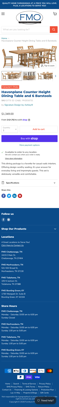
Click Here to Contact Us (12, 245)
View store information (13, 159)
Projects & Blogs (30, 393)
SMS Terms (30, 386)
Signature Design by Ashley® (18, 104)
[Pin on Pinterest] (20, 196)
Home (4, 38)
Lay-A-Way (15, 393)
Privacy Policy (45, 383)
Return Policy (43, 386)
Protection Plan (47, 389)
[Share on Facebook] (3, 196)
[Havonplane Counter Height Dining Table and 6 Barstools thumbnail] (12, 75)
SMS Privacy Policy (14, 386)
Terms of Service (29, 383)
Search (16, 383)
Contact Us (6, 389)
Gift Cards (44, 393)
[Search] (54, 29)
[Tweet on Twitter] (9, 196)
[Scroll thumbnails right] (55, 76)
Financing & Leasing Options (26, 389)
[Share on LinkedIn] (14, 196)
